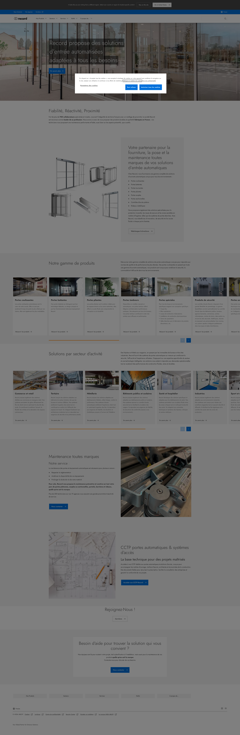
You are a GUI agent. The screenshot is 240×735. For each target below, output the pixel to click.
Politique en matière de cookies (132, 81)
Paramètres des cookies (89, 86)
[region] (120, 83)
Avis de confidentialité (149, 81)
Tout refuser (131, 87)
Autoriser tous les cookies (150, 87)
